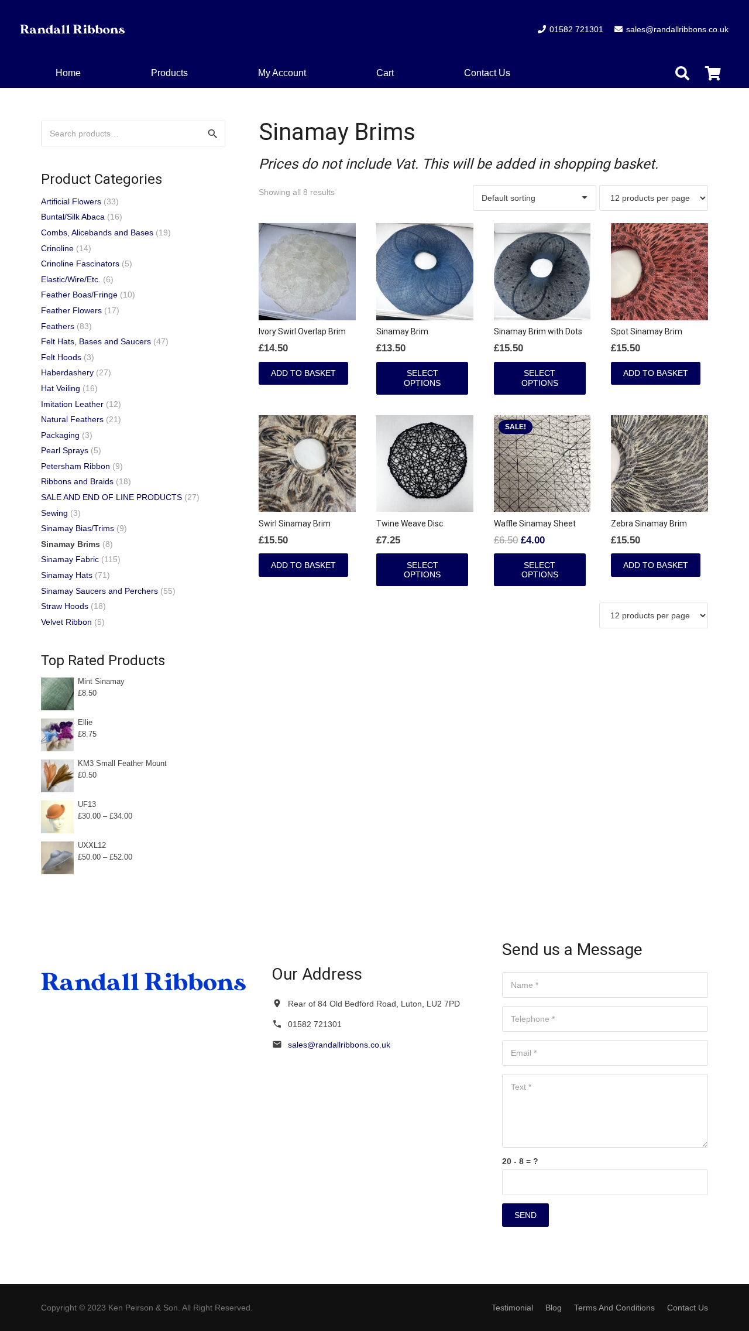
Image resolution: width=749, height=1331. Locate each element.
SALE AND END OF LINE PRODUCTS (111, 497)
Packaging (60, 435)
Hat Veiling (60, 388)
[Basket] (713, 73)
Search (212, 133)
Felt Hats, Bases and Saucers (96, 341)
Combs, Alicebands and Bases (97, 232)
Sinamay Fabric (70, 559)
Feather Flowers (71, 310)
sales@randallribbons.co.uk (339, 1044)
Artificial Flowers (71, 201)
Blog (553, 1307)
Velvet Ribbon (66, 622)
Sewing (54, 513)
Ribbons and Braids (77, 481)
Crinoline (57, 248)
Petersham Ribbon (75, 466)
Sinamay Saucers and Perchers (99, 591)
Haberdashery (67, 372)
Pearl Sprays (64, 450)
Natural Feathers (72, 419)
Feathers (57, 326)
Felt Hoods (61, 357)
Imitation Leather (72, 404)
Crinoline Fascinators (80, 263)
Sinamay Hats (66, 575)
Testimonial (512, 1307)
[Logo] (72, 29)
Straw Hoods (64, 606)
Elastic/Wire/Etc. (71, 279)
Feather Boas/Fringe (79, 294)
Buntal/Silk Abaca (73, 216)
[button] (402, 72)
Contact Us (687, 1307)
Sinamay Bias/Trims (77, 528)
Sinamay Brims (70, 544)
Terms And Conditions (614, 1307)
